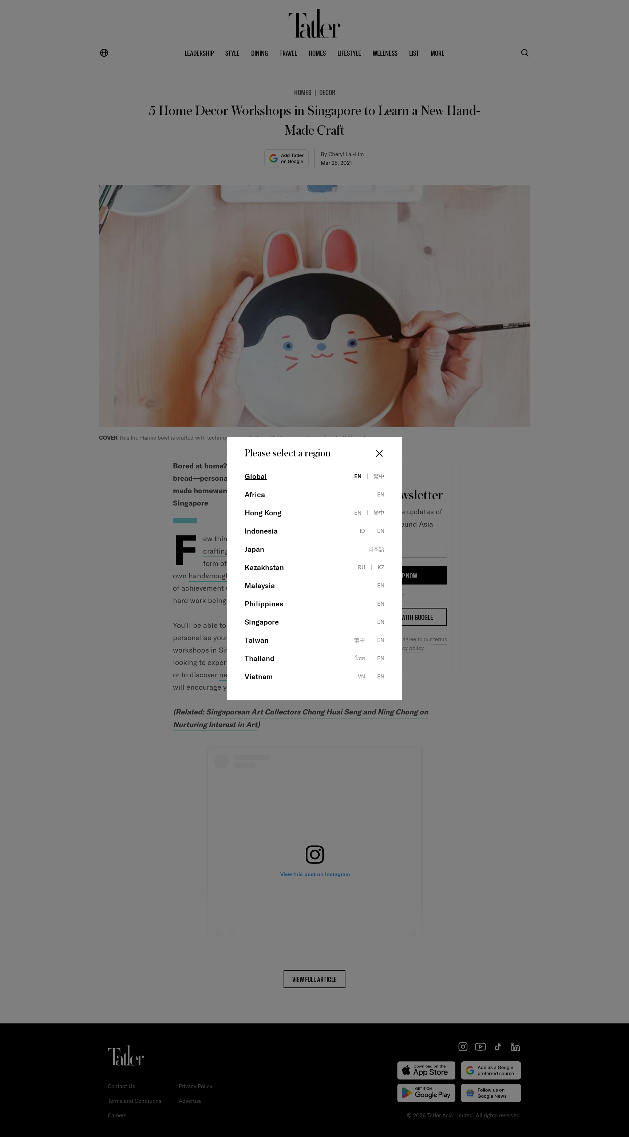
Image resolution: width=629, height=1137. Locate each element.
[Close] (379, 453)
